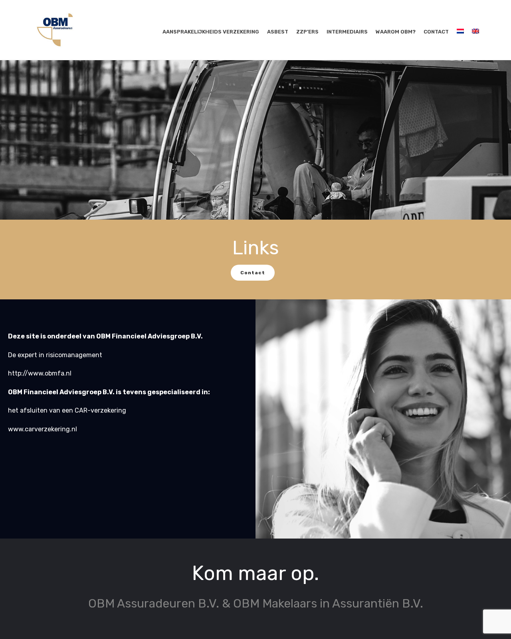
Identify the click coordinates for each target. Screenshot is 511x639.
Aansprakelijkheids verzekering (210, 32)
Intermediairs (347, 32)
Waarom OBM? (396, 32)
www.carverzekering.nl (42, 429)
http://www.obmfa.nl (39, 373)
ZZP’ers (307, 32)
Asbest (277, 32)
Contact (436, 32)
